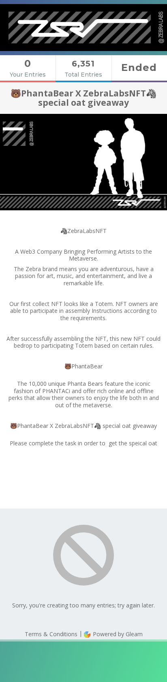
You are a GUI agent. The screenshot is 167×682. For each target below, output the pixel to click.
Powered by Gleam (117, 634)
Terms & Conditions (51, 634)
